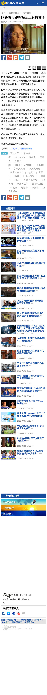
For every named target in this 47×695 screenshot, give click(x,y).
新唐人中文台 (16, 172)
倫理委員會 (29, 622)
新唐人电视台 (30, 180)
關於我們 (37, 620)
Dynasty (28, 165)
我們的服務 (26, 620)
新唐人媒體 (19, 168)
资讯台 (13, 187)
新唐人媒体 (22, 184)
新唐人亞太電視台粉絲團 (21, 149)
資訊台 (31, 172)
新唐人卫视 (37, 184)
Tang (17, 165)
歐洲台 (18, 176)
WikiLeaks (20, 157)
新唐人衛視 (34, 168)
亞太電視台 (31, 176)
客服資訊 (6, 622)
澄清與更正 (17, 622)
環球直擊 (14, 153)
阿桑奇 (32, 157)
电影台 (24, 187)
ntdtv (17, 180)
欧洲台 (35, 187)
